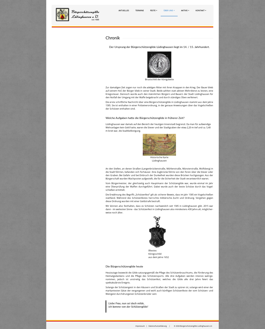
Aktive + (185, 10)
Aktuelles (124, 10)
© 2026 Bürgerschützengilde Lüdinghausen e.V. (193, 326)
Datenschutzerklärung (158, 326)
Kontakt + (201, 10)
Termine (139, 10)
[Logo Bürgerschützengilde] (78, 15)
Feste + (153, 10)
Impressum (140, 326)
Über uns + (169, 10)
